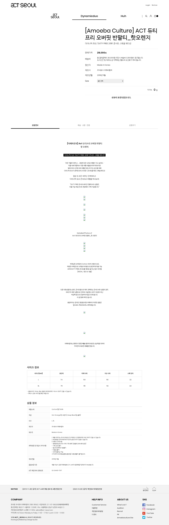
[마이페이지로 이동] (150, 16)
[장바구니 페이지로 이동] (156, 16)
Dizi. (36, 520)
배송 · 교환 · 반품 (84, 125)
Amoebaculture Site (125, 518)
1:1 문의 (94, 514)
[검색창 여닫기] (146, 16)
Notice (154, 5)
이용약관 (94, 508)
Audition (120, 508)
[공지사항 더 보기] (145, 489)
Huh (123, 16)
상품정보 (35, 125)
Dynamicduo (89, 16)
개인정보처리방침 (97, 511)
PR (118, 514)
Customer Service (99, 505)
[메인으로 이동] (23, 5)
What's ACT (122, 505)
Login (148, 5)
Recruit (120, 511)
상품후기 (132, 125)
